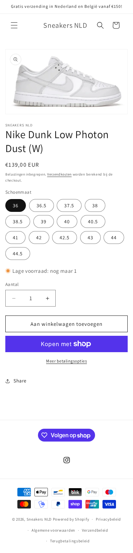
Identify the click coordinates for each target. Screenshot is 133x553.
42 (39, 237)
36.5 (41, 205)
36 (15, 205)
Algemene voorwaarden (53, 530)
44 (114, 237)
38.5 (18, 221)
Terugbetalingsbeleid (70, 540)
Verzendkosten (59, 174)
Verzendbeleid (95, 530)
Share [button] (20, 380)
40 (67, 221)
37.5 (69, 205)
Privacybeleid (108, 519)
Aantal (11, 284)
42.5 (65, 237)
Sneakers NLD (39, 519)
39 (43, 221)
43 (90, 237)
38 (95, 205)
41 (15, 237)
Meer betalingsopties (66, 361)
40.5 (93, 221)
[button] (14, 25)
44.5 (18, 253)
